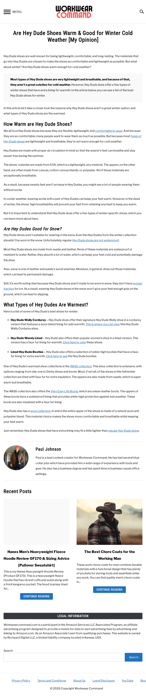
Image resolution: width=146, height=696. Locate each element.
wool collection (40, 411)
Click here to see (56, 356)
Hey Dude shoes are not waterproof (95, 240)
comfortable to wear (108, 131)
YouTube (127, 680)
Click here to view (74, 342)
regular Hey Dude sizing (123, 430)
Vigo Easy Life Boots (64, 391)
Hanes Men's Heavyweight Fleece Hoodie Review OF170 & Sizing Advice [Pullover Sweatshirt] (36, 558)
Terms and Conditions (51, 680)
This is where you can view (102, 324)
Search (8, 650)
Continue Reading (36, 596)
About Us (79, 680)
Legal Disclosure (104, 680)
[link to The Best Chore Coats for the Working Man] (109, 522)
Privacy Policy (21, 680)
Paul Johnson (48, 449)
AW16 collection (81, 366)
